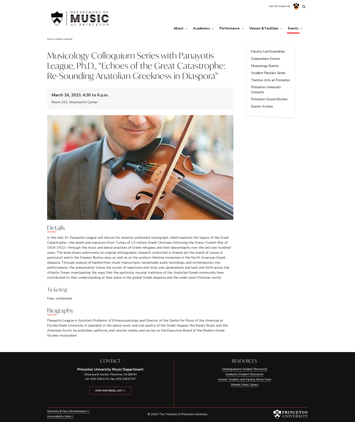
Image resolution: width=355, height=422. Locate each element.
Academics (201, 28)
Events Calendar (64, 39)
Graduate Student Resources (244, 374)
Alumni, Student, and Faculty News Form (244, 379)
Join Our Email (109, 390)
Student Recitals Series (268, 73)
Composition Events (265, 58)
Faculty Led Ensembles (268, 51)
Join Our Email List (279, 6)
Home (50, 39)
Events (294, 28)
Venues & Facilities (263, 28)
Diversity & (67, 411)
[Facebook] (264, 6)
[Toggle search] (303, 6)
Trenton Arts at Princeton (270, 80)
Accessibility (59, 416)
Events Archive (262, 106)
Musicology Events (265, 66)
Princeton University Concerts (266, 89)
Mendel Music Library (244, 385)
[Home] (79, 20)
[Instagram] (257, 6)
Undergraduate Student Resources (244, 369)
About (178, 28)
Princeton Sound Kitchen (269, 99)
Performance (229, 28)
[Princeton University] (295, 6)
